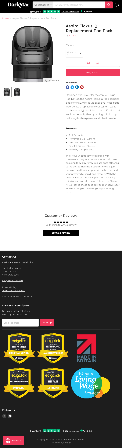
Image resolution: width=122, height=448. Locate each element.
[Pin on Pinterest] (82, 87)
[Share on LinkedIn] (77, 87)
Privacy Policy (9, 287)
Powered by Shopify (61, 442)
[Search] (109, 4)
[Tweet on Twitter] (72, 87)
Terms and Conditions (13, 290)
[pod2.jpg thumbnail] (17, 92)
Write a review (61, 232)
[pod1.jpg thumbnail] (6, 92)
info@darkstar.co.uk (12, 280)
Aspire (72, 35)
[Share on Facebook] (67, 87)
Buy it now (92, 72)
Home (5, 18)
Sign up (47, 322)
